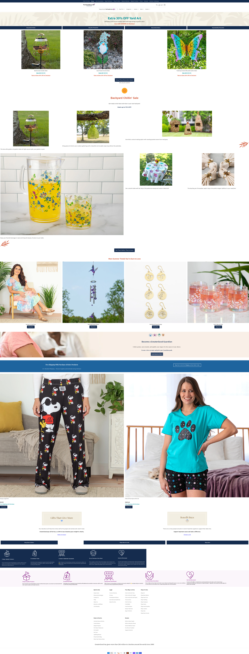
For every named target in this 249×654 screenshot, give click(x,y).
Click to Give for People (130, 595)
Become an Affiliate (98, 604)
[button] (157, 5)
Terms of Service (113, 593)
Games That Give (129, 608)
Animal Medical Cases (130, 625)
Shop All (143, 593)
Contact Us (96, 597)
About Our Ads (112, 602)
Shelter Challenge (154, 1)
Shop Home (143, 604)
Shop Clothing (144, 599)
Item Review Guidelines (114, 599)
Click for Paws (128, 602)
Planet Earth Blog (98, 636)
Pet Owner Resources (98, 627)
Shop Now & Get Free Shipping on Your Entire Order (187, 365)
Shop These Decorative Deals (124, 80)
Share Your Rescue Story (99, 639)
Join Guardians (99, 1)
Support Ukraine (129, 630)
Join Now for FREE (157, 354)
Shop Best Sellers (29, 542)
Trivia (141, 1)
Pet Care (96, 632)
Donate (146, 1)
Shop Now (30, 327)
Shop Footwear (144, 602)
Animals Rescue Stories (99, 621)
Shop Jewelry (144, 608)
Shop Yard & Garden (145, 606)
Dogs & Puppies (97, 625)
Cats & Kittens (97, 623)
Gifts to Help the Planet (130, 623)
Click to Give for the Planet (131, 597)
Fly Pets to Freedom (129, 627)
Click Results (97, 606)
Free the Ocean (128, 606)
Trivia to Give (128, 599)
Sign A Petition (128, 610)
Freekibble (127, 604)
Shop (92, 1)
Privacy (111, 595)
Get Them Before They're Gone (124, 250)
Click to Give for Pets (130, 593)
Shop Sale (207, 542)
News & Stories (125, 1)
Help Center (96, 593)
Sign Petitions (108, 1)
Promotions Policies (114, 597)
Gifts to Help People (129, 621)
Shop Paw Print (144, 597)
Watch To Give (134, 1)
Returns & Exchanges (98, 595)
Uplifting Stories (97, 634)
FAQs (95, 599)
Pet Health (96, 630)
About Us (96, 602)
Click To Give (86, 1)
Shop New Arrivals (124, 542)
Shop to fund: (106, 9)
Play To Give (117, 1)
